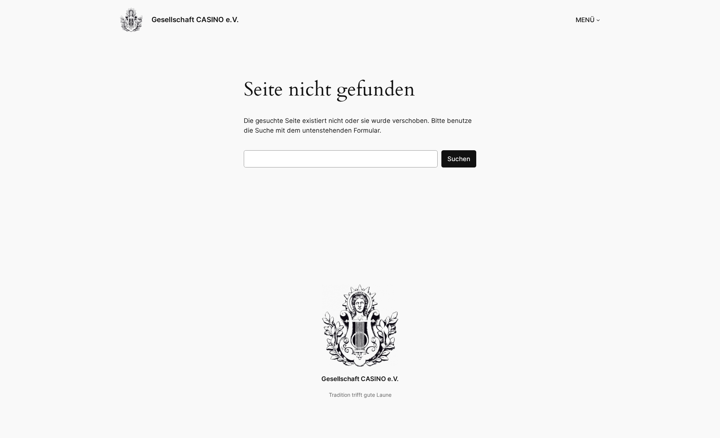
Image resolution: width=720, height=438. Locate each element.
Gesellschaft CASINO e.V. (195, 19)
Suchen (458, 159)
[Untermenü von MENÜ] (598, 20)
